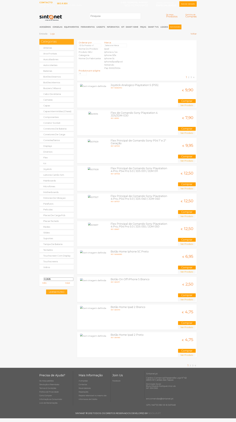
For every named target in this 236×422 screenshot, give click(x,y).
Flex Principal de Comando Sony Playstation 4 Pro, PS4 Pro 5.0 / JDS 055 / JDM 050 (139, 225)
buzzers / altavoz (52, 88)
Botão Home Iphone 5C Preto (130, 251)
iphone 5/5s (110, 55)
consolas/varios (51, 140)
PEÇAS (143, 27)
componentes (51, 117)
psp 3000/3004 (112, 68)
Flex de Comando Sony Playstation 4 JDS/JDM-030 (134, 114)
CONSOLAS (57, 27)
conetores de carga (54, 134)
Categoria (84, 55)
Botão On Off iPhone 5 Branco (130, 279)
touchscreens (50, 261)
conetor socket (51, 123)
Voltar (194, 33)
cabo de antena (52, 94)
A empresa (83, 381)
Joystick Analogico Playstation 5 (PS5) (134, 85)
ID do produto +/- (86, 45)
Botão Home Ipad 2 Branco (128, 307)
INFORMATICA (113, 27)
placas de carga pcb (54, 215)
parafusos (48, 203)
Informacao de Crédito (88, 399)
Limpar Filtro (56, 292)
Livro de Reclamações (48, 403)
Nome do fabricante (90, 58)
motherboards (50, 192)
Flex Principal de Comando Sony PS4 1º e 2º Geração (138, 142)
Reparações (83, 392)
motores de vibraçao (54, 198)
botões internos (51, 82)
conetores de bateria (54, 128)
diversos (47, 151)
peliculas (47, 209)
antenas (47, 48)
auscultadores (50, 59)
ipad (106, 48)
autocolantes (50, 65)
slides (46, 232)
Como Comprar (45, 395)
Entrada (43, 33)
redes (46, 227)
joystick (47, 169)
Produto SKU (85, 52)
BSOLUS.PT (155, 413)
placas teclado (51, 221)
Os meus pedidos (46, 381)
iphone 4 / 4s (110, 52)
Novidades (175, 27)
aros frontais (50, 53)
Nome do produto (88, 48)
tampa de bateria (52, 244)
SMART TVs (153, 27)
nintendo (109, 65)
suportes (48, 238)
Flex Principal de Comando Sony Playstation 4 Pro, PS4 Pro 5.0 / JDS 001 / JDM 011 (139, 170)
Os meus (171, 15)
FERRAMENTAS (88, 27)
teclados (48, 250)
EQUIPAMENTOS (71, 27)
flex (45, 157)
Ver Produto (186, 105)
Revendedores (85, 388)
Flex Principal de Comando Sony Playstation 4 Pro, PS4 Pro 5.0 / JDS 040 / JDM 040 (139, 197)
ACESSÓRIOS (45, 27)
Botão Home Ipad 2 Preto (127, 334)
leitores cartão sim (53, 175)
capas (46, 105)
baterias (47, 71)
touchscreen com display (56, 255)
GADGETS (100, 27)
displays (47, 146)
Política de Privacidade (49, 392)
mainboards (49, 180)
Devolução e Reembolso (49, 384)
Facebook (116, 381)
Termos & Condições (47, 388)
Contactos (83, 384)
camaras (47, 99)
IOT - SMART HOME (129, 27)
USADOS (164, 27)
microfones (49, 186)
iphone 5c (109, 58)
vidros (46, 267)
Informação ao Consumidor (50, 399)
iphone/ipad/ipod (113, 61)
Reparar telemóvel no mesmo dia (92, 395)
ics (44, 163)
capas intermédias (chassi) (57, 111)
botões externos (52, 76)
